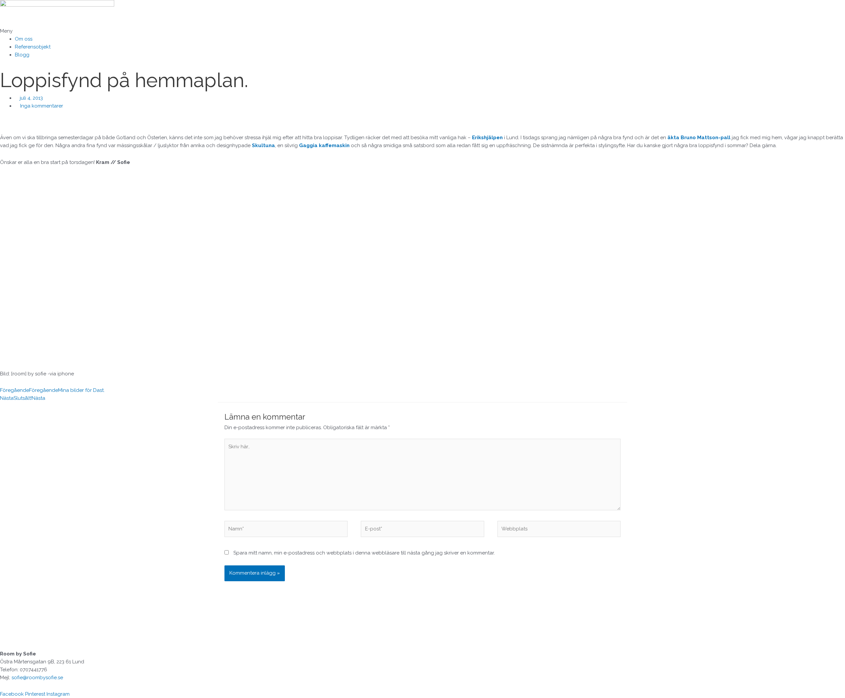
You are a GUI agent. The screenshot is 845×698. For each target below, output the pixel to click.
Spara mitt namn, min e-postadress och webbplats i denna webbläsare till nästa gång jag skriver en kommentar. (364, 553)
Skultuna (263, 145)
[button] (422, 31)
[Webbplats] (559, 530)
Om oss (23, 39)
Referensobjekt (33, 47)
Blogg (22, 55)
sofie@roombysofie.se (37, 678)
